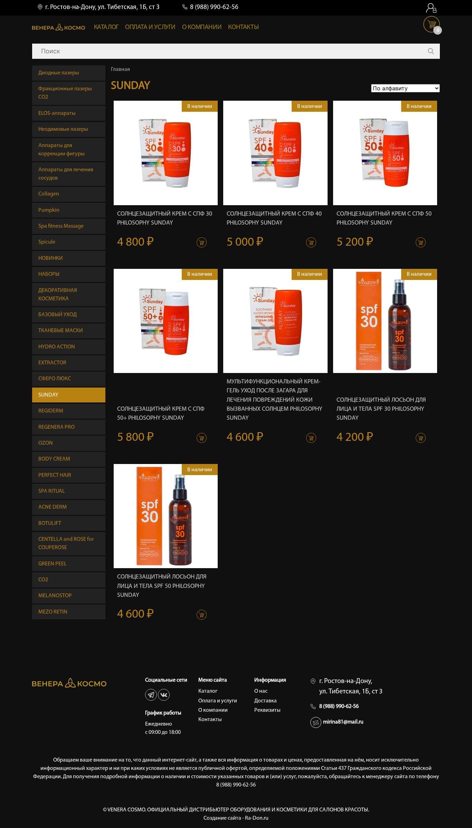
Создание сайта (222, 818)
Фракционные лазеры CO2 (65, 93)
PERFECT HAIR (54, 475)
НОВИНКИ (50, 258)
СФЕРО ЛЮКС (54, 379)
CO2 (43, 580)
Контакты (243, 27)
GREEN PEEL (52, 564)
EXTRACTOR (52, 363)
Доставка (265, 701)
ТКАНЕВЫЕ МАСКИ (60, 331)
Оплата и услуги (150, 27)
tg (151, 695)
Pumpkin (48, 210)
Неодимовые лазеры (63, 129)
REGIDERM (50, 411)
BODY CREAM (54, 459)
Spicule (46, 242)
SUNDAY (48, 395)
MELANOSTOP (55, 596)
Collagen (48, 194)
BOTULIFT (49, 523)
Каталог (106, 27)
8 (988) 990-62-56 (214, 7)
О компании (201, 27)
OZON (45, 443)
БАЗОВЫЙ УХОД (57, 315)
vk (164, 695)
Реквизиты (267, 710)
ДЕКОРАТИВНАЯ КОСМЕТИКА (57, 295)
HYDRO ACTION (56, 347)
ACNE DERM (52, 507)
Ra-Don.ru (256, 818)
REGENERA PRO (56, 427)
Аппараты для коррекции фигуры (61, 150)
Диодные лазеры (58, 73)
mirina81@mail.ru (343, 722)
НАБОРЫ (48, 274)
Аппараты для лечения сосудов (65, 174)
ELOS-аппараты (57, 113)
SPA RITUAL (51, 491)
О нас (260, 691)
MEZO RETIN (52, 612)
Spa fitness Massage (61, 226)
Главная (120, 69)
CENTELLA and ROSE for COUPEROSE (66, 544)
